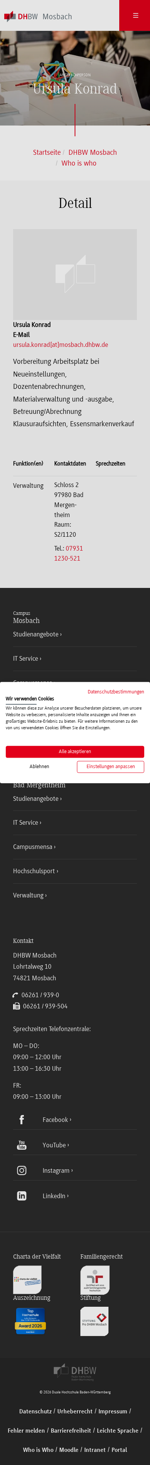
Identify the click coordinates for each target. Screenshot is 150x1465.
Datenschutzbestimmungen (116, 692)
